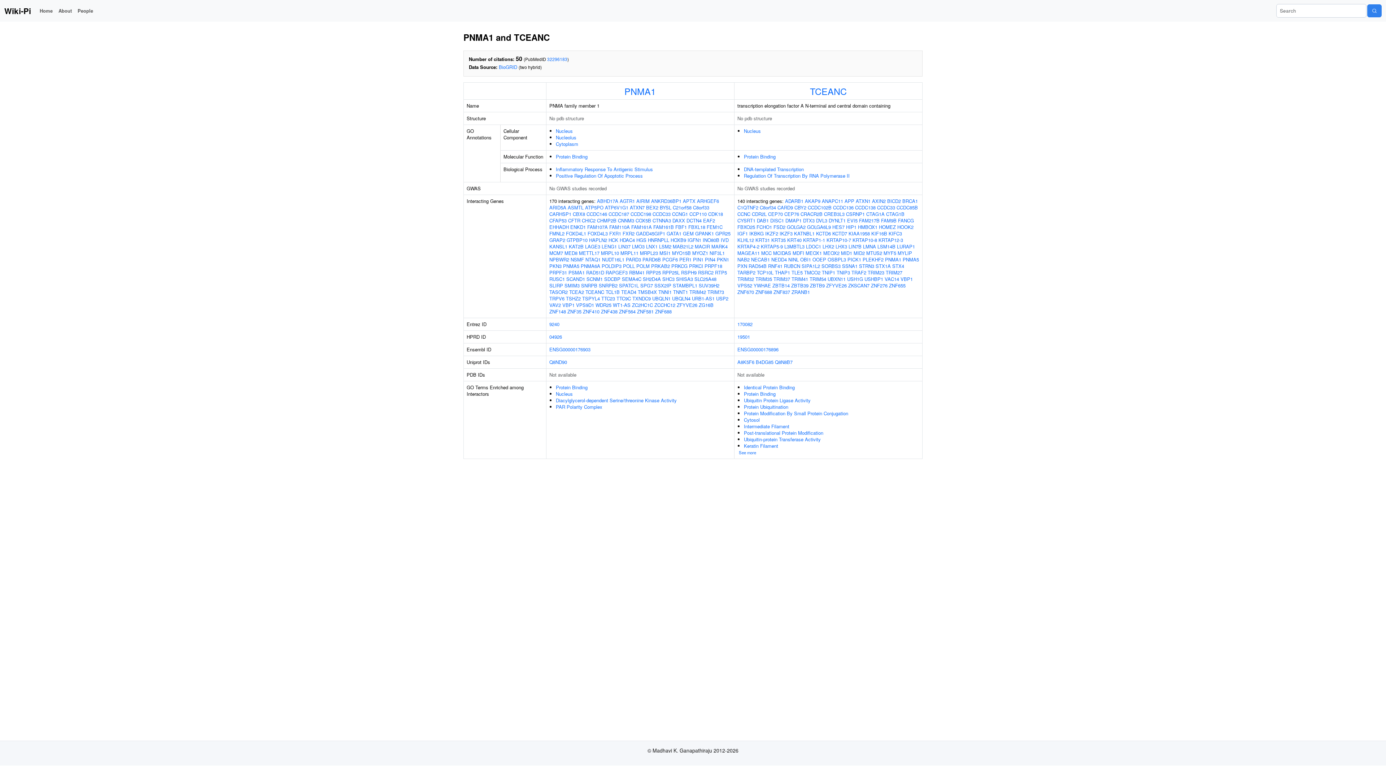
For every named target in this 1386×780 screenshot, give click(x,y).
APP (849, 201)
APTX (689, 201)
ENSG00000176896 (758, 349)
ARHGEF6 (708, 201)
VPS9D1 (585, 305)
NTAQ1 (593, 259)
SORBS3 (831, 266)
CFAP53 (558, 220)
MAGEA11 (748, 253)
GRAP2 (557, 240)
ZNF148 (557, 311)
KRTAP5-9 (772, 246)
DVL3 (821, 220)
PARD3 (633, 259)
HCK (613, 240)
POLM (643, 266)
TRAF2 (858, 272)
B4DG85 (764, 362)
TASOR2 (558, 292)
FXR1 (615, 233)
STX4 (898, 266)
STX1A (883, 266)
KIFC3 (895, 233)
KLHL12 (745, 240)
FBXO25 (746, 227)
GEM (688, 233)
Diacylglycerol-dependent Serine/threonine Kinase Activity (616, 400)
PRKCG (679, 266)
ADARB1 (794, 201)
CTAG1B (895, 214)
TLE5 (797, 272)
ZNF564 (627, 311)
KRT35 (778, 240)
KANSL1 (558, 246)
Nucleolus (566, 137)
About (65, 10)
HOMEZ (887, 227)
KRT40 (794, 240)
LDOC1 (813, 246)
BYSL (665, 207)
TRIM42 (697, 292)
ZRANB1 (801, 292)
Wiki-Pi (17, 11)
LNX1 (652, 246)
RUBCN (792, 266)
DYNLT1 (837, 220)
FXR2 (629, 233)
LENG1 (609, 246)
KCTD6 (823, 233)
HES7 (838, 227)
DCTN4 (694, 220)
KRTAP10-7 (839, 240)
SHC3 (668, 279)
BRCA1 (910, 201)
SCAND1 (575, 279)
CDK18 (715, 214)
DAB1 (763, 220)
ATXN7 (637, 207)
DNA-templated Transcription (774, 169)
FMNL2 (557, 233)
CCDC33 (662, 214)
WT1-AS (622, 305)
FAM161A (641, 227)
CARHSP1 (560, 214)
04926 (555, 336)
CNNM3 (626, 220)
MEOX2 (831, 253)
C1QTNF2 (747, 207)
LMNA (869, 246)
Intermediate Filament (766, 426)
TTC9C (623, 298)
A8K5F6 (745, 362)
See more (747, 452)
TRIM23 (876, 272)
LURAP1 (906, 246)
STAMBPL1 (685, 285)
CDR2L (759, 214)
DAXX (678, 220)
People (85, 10)
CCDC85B (907, 207)
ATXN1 (863, 201)
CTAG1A (875, 214)
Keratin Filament (761, 445)
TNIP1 (828, 272)
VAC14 (892, 279)
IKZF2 (771, 233)
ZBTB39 (799, 285)
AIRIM (643, 201)
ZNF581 (645, 311)
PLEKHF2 (873, 259)
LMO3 (638, 246)
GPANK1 (704, 233)
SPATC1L (629, 285)
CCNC (743, 214)
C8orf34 (768, 207)
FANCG (906, 220)
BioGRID (508, 67)
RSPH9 (689, 272)
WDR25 (603, 305)
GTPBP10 (577, 240)
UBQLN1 (661, 298)
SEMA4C (631, 279)
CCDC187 (619, 214)
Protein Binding (572, 156)
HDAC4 (627, 240)
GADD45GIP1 (650, 233)
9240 (554, 324)
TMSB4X (647, 292)
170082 (745, 324)
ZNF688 (663, 311)
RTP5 (721, 272)
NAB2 (743, 259)
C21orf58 (682, 207)
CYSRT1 (746, 220)
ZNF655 (897, 285)
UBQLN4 (681, 298)
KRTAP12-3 (891, 240)
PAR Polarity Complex (579, 406)
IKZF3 (786, 233)
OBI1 (805, 259)
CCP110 (698, 214)
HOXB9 (678, 240)
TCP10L (765, 272)
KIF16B (879, 233)
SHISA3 (684, 279)
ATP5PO (594, 207)
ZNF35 (574, 311)
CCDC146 (597, 214)
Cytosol (752, 419)
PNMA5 (571, 266)
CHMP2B (606, 220)
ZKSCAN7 (858, 285)
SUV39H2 (709, 285)
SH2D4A (652, 279)
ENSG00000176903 (569, 349)
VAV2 (555, 305)
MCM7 (556, 253)
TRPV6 (557, 298)
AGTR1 (627, 201)
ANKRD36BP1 (666, 201)
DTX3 (809, 220)
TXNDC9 (641, 298)
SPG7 (646, 285)
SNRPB (589, 285)
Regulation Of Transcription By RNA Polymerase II (797, 175)
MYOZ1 (700, 253)
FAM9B (889, 220)
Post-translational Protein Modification (783, 432)
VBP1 (568, 305)
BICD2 (894, 201)
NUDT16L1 (613, 259)
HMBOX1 (867, 227)
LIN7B (855, 246)
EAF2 (709, 220)
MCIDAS (782, 253)
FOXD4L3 (598, 233)
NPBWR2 (559, 259)
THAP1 (782, 272)
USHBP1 (873, 279)
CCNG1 (680, 214)
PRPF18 (713, 266)
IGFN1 (694, 240)
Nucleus (564, 130)
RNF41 (775, 266)
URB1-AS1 (703, 298)
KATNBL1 (804, 233)
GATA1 (674, 233)
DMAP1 (793, 220)
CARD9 (785, 207)
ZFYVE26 (687, 305)
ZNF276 (879, 285)
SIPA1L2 (811, 266)
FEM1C (715, 227)
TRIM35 (763, 279)
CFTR (574, 220)
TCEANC (828, 91)
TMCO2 (812, 272)
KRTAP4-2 (748, 246)
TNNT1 (680, 292)
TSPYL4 (591, 298)
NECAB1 (760, 259)
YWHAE (762, 285)
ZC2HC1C (642, 305)
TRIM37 (781, 279)
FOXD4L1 (576, 233)
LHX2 (828, 246)
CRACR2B (812, 214)
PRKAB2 (660, 266)
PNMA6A (590, 266)
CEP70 (775, 214)
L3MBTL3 (794, 246)
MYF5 (890, 253)
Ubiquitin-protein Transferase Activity (782, 439)
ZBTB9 (817, 285)
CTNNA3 (662, 220)
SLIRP (556, 285)
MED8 (571, 253)
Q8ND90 (558, 362)
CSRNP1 (855, 214)
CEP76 (791, 214)
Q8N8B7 (784, 362)
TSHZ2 (573, 298)
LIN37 (624, 246)
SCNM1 (595, 279)
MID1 (846, 253)
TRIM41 (800, 279)
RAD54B (758, 266)
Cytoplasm (567, 143)
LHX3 (841, 246)
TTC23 (608, 298)
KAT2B (576, 246)
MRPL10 (610, 253)
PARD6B (651, 259)
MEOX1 (814, 253)
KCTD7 (839, 233)
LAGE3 (592, 246)
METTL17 (589, 253)
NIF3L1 (717, 253)
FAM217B (869, 220)
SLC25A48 (705, 279)
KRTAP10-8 (865, 240)
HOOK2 (905, 227)
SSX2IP (662, 285)
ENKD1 (578, 227)
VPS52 (744, 285)
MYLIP (905, 253)
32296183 (557, 59)
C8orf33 (701, 207)
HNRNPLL (658, 240)
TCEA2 (576, 292)
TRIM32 (745, 279)
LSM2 (665, 246)
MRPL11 (629, 253)
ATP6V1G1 (616, 207)
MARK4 (719, 246)
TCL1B (613, 292)
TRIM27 (894, 272)
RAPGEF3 (617, 272)
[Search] (1374, 10)
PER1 (685, 259)
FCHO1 (764, 227)
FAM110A (619, 227)
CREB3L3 (834, 214)
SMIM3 (572, 285)
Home (46, 10)
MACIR (702, 246)
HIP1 (851, 227)
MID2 (859, 253)
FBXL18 (696, 227)
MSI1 (665, 253)
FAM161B (663, 227)
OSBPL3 (837, 259)
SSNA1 (850, 266)
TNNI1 (665, 292)
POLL (629, 266)
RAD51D (595, 272)
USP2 (722, 298)
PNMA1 (640, 91)
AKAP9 (812, 201)
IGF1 (742, 233)
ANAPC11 (832, 201)
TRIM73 (715, 292)
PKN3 (555, 266)
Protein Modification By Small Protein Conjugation (796, 413)
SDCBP (612, 279)
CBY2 (800, 207)
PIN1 (698, 259)
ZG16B (706, 305)
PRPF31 (558, 272)
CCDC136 (843, 207)
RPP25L (671, 272)
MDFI (798, 253)
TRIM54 (818, 279)
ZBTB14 (781, 285)
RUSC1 (557, 279)
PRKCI (696, 266)
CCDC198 (641, 214)
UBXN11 (837, 279)
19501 (743, 336)
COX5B (643, 220)
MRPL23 (649, 253)
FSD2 (779, 227)
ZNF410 (591, 311)
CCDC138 (865, 207)
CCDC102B (820, 207)
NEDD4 (779, 259)
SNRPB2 (608, 285)
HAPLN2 (598, 240)
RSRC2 (706, 272)
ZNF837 (781, 292)
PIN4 (710, 259)
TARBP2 (746, 272)
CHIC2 (589, 220)
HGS (641, 240)
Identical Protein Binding (769, 387)
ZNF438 (609, 311)
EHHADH (559, 227)
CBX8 (579, 214)
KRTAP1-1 (814, 240)
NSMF (577, 259)
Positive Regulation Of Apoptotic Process (599, 175)
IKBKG (756, 233)
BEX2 (652, 207)
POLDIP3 (612, 266)
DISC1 (777, 220)
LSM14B (886, 246)
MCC (766, 253)
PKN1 (723, 259)
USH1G (855, 279)
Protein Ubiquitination (766, 406)
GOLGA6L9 (819, 227)
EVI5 (852, 220)
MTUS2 (874, 253)
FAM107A (597, 227)
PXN (742, 266)
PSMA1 (576, 272)
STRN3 (866, 266)
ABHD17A (607, 201)
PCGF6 (670, 259)
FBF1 (681, 227)
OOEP (819, 259)
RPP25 (653, 272)
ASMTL (576, 207)
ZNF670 (745, 292)
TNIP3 (843, 272)
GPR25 (723, 233)
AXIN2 (879, 201)
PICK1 (854, 259)
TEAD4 (628, 292)
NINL (793, 259)
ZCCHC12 (664, 305)
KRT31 (762, 240)
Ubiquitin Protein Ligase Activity (777, 400)
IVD (725, 240)
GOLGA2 (796, 227)
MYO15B (681, 253)
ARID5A (557, 207)
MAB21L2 (683, 246)
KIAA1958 (859, 233)
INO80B (711, 240)
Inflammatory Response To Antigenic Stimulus (604, 169)
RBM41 (637, 272)
